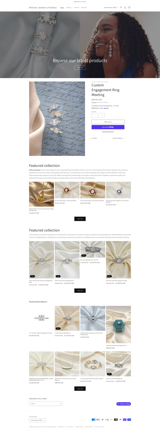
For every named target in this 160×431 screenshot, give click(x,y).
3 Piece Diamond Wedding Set (114, 378)
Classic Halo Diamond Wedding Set (64, 280)
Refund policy (61, 426)
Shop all (80, 67)
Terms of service (79, 426)
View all (80, 219)
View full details (117, 138)
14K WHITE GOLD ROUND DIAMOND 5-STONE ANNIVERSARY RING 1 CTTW (41, 379)
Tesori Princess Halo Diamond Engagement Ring (40, 281)
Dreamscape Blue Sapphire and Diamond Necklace (117, 201)
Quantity (94, 111)
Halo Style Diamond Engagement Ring (116, 280)
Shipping (94, 102)
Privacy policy (70, 426)
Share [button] (95, 138)
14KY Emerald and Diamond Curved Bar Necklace (65, 379)
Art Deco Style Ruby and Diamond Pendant (92, 200)
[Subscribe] (60, 404)
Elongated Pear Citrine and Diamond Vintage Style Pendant (41, 209)
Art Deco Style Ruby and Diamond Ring (65, 200)
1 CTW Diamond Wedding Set (63, 333)
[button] (69, 7)
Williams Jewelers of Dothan (40, 426)
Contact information (99, 426)
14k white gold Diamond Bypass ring (116, 345)
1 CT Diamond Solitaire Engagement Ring (40, 333)
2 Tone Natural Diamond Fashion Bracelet (91, 378)
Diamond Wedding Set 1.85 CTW (89, 260)
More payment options (108, 131)
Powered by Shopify (51, 426)
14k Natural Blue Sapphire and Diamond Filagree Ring (91, 333)
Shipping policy (89, 426)
